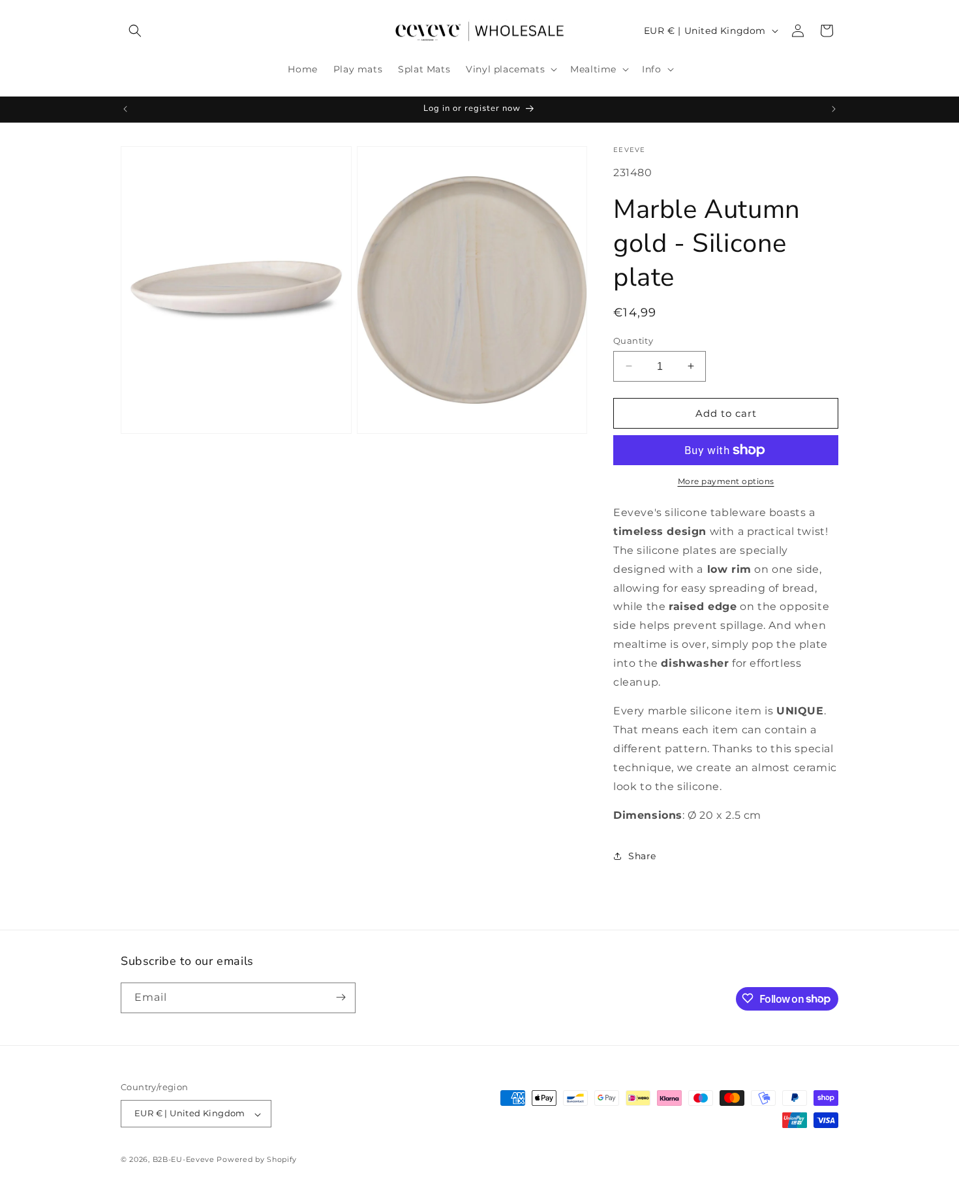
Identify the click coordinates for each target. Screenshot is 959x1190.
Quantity (633, 340)
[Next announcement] (833, 109)
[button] (135, 30)
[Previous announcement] (125, 109)
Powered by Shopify (257, 1160)
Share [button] (642, 855)
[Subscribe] (340, 997)
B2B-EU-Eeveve (184, 1160)
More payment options (726, 481)
